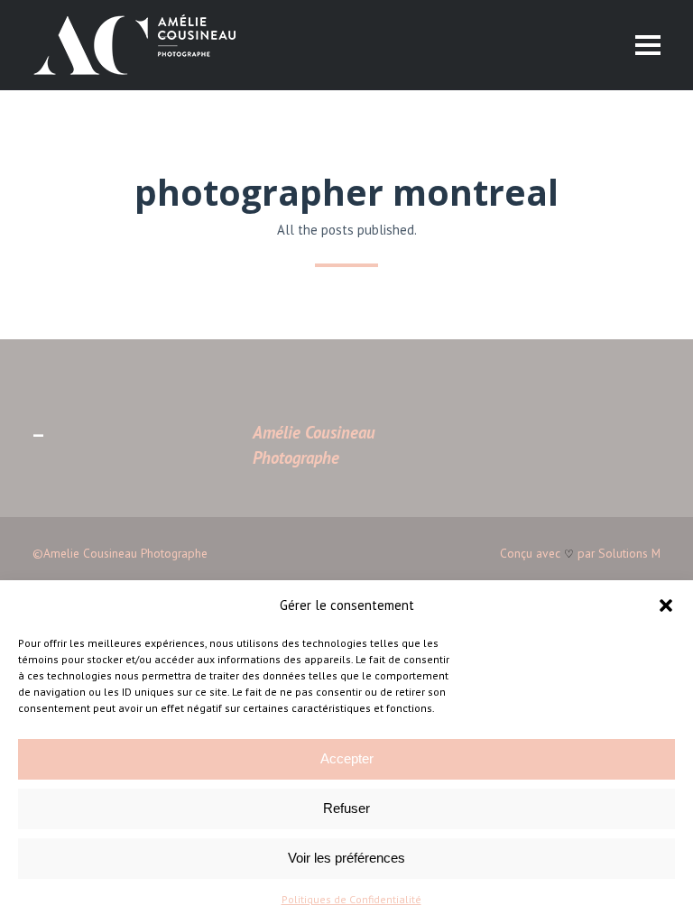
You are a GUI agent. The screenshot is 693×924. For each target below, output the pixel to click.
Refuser (346, 808)
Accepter (347, 758)
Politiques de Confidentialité (351, 899)
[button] (666, 605)
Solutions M (629, 553)
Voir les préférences (346, 857)
